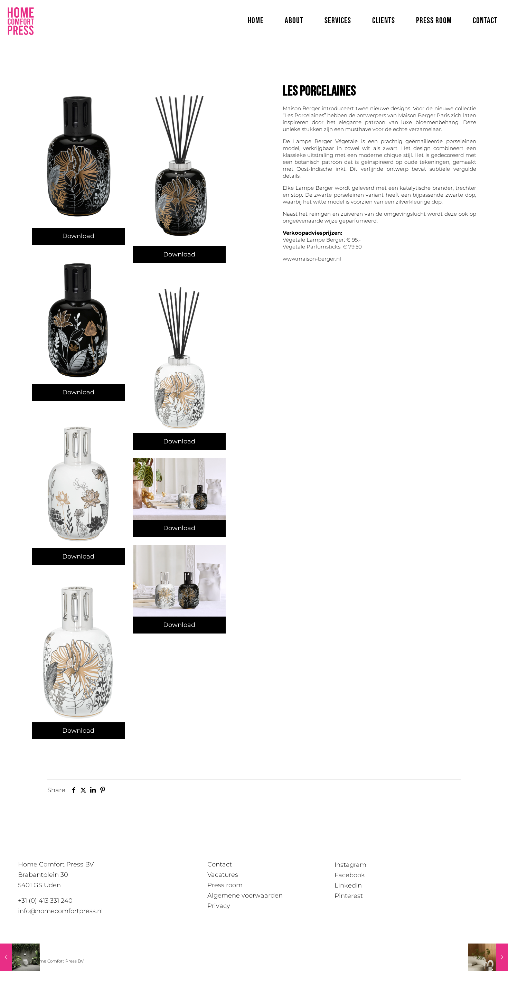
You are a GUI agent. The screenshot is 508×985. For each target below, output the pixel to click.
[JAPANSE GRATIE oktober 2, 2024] (488, 957)
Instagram (350, 865)
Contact (219, 864)
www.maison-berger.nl (312, 258)
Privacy (218, 906)
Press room (225, 885)
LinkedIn (348, 885)
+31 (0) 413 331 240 (45, 900)
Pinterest (349, 896)
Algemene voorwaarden (245, 895)
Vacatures (222, 875)
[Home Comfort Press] (21, 20)
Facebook (350, 875)
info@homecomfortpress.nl (60, 911)
